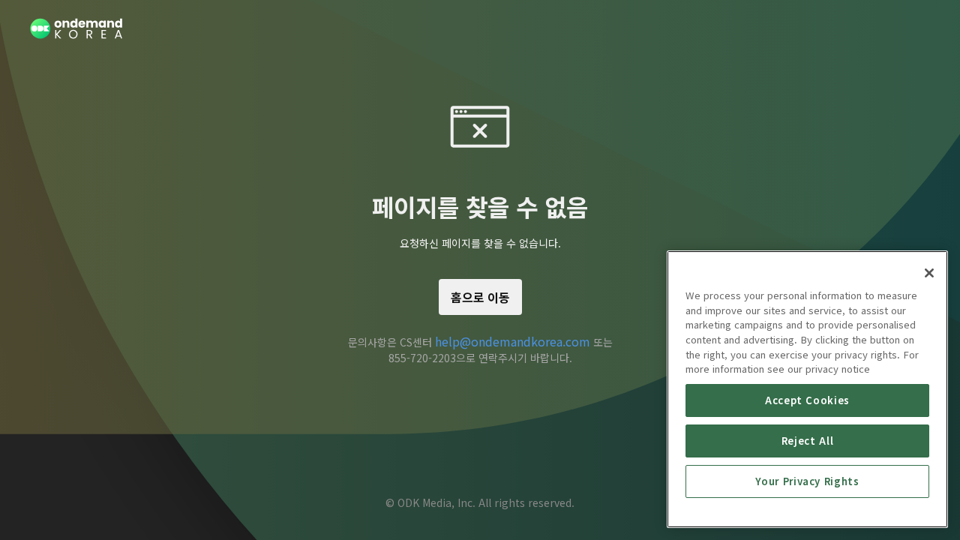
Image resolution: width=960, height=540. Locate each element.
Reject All (808, 441)
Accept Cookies (807, 400)
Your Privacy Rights (807, 481)
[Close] (929, 273)
